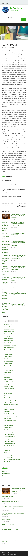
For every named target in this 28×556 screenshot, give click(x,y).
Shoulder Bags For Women (10, 413)
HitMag (14, 554)
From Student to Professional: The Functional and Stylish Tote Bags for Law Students (18, 268)
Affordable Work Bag (9, 331)
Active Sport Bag (8, 324)
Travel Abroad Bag (8, 429)
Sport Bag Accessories (9, 422)
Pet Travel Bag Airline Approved (11, 400)
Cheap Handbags (8, 356)
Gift (5, 374)
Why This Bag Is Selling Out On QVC (10, 529)
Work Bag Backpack (8, 457)
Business (6, 352)
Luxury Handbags (8, 393)
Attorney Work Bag (8, 338)
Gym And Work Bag (8, 386)
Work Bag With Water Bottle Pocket (12, 459)
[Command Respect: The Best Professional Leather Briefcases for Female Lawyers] (6, 292)
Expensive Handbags (8, 370)
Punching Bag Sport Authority (11, 404)
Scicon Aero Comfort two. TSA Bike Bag (11, 196)
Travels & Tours (7, 448)
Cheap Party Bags (8, 358)
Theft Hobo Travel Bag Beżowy (9, 524)
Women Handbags (8, 455)
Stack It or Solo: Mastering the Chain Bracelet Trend (13, 287)
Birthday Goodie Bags (9, 342)
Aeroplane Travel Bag (9, 329)
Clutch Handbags (8, 363)
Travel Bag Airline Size (9, 441)
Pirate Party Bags (8, 402)
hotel (7, 176)
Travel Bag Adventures (9, 439)
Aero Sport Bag (5, 42)
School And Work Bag (9, 409)
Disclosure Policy (6, 473)
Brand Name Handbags (9, 347)
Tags (16, 321)
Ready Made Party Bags (9, 406)
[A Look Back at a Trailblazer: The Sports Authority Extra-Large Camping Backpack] (6, 255)
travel (10, 176)
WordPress (9, 554)
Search (10, 17)
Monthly (11, 321)
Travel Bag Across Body (9, 436)
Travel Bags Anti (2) (6, 519)
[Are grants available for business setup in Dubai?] (6, 233)
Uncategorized (7, 450)
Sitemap (4, 475)
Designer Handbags (8, 365)
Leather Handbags (8, 390)
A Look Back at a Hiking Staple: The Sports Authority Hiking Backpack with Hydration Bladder (18, 304)
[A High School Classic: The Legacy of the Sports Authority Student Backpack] (6, 277)
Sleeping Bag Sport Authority (10, 416)
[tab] (5, 321)
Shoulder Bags (7, 411)
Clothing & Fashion (8, 361)
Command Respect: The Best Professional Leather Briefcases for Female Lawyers (18, 293)
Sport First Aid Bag (8, 425)
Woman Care (7, 452)
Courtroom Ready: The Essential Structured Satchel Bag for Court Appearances (18, 216)
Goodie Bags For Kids (9, 381)
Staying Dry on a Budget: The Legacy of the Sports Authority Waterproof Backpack (17, 224)
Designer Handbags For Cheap (11, 368)
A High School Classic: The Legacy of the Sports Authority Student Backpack (18, 279)
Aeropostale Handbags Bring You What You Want (13, 184)
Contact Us (4, 471)
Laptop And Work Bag (9, 388)
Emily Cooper (11, 47)
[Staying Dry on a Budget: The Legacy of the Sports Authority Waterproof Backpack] (6, 222)
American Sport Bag (8, 333)
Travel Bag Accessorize (9, 434)
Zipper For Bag (7, 461)
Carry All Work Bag (8, 354)
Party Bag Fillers (7, 397)
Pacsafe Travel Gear (6, 534)
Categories (5, 321)
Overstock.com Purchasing (7, 496)
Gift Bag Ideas (7, 377)
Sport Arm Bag (7, 418)
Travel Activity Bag (8, 432)
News (5, 395)
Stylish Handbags (8, 427)
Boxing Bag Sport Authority (10, 345)
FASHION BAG (7, 372)
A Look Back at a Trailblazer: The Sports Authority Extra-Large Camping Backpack (18, 257)
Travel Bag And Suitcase (9, 443)
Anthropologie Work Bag (9, 336)
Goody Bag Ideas (8, 384)
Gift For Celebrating (8, 379)
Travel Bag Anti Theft (9, 445)
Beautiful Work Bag (8, 340)
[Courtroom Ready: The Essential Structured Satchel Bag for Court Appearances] (6, 214)
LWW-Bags (16, 8)
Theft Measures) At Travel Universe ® (10, 501)
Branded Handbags (8, 349)
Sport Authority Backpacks (10, 420)
